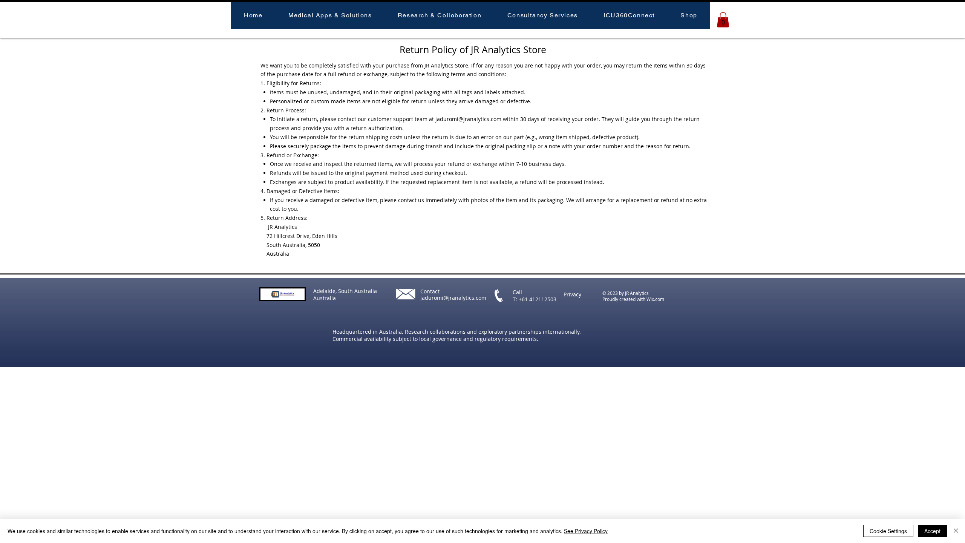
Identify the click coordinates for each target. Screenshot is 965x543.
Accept (932, 531)
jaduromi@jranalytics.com (468, 119)
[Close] (955, 531)
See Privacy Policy (586, 531)
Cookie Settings (888, 531)
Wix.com (655, 299)
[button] (330, 15)
